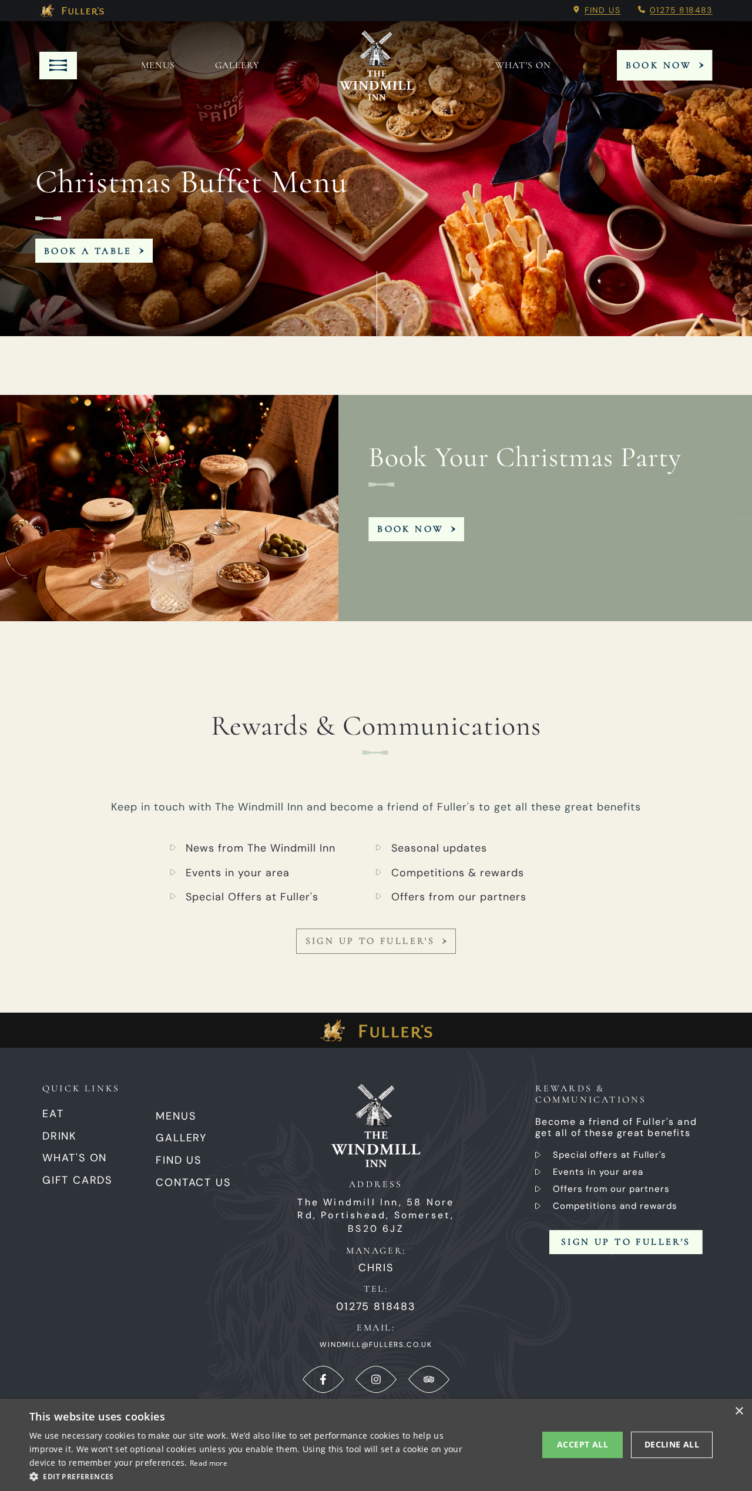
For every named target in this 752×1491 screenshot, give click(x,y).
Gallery (181, 1138)
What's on (523, 65)
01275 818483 (681, 10)
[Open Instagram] (376, 1379)
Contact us (193, 1182)
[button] (252, 1475)
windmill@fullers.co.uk (376, 1344)
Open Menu (58, 65)
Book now (410, 529)
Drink (59, 1136)
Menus (158, 65)
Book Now (659, 65)
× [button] (738, 1411)
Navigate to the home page (376, 65)
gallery (237, 65)
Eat (52, 1114)
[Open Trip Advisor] (428, 1379)
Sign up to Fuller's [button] (626, 1242)
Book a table (88, 251)
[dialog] (376, 1445)
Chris (375, 1268)
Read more (208, 1463)
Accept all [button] (582, 1444)
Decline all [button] (671, 1444)
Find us (602, 10)
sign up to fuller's (370, 941)
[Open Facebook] (323, 1379)
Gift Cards (77, 1180)
